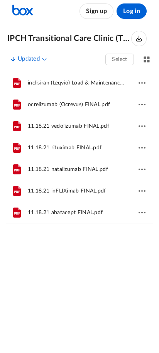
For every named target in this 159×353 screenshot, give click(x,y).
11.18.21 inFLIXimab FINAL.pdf (67, 191)
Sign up (96, 11)
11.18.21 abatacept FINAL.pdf (65, 212)
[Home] (22, 11)
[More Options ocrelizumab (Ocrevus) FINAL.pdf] (142, 104)
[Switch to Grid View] (146, 59)
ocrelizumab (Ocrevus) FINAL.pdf (69, 104)
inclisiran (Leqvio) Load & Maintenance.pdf (80, 83)
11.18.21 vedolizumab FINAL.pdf (68, 126)
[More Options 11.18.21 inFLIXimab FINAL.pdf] (142, 191)
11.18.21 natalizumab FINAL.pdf (68, 169)
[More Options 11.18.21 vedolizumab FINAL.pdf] (142, 126)
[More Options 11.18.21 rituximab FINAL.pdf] (142, 147)
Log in (131, 11)
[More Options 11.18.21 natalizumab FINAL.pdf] (142, 169)
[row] (79, 83)
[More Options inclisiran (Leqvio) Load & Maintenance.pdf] (142, 83)
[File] (17, 83)
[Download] (139, 38)
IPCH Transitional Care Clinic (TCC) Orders (69, 38)
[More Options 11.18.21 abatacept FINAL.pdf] (142, 212)
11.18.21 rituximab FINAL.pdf (64, 147)
